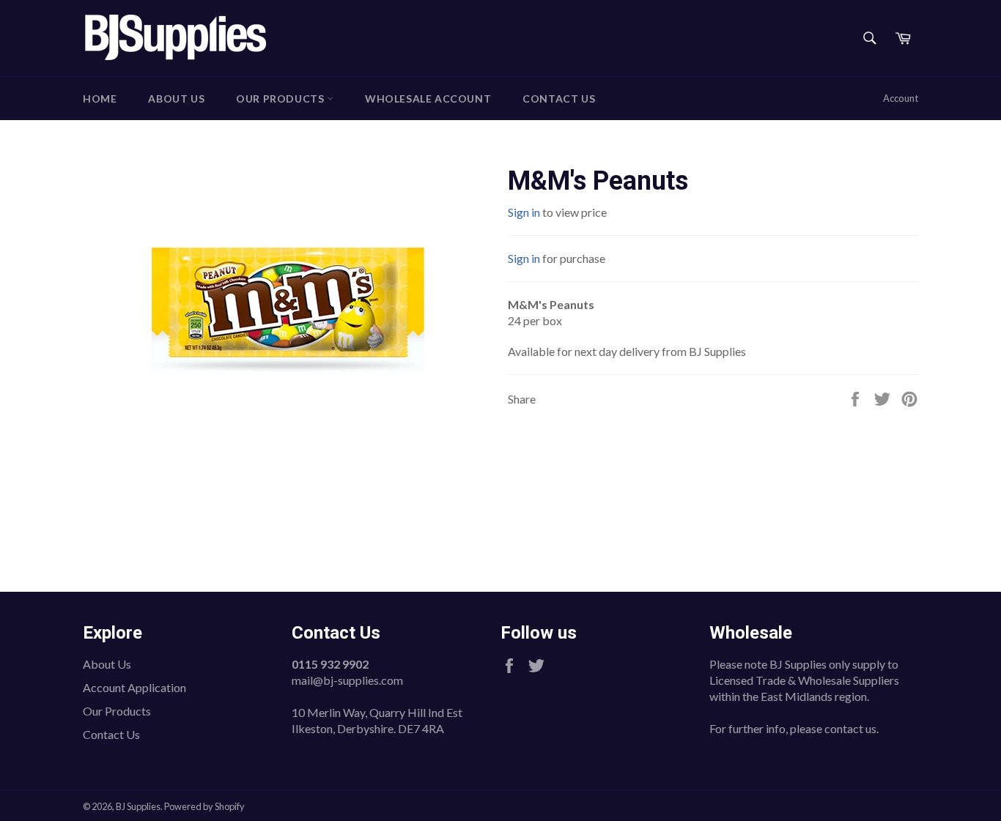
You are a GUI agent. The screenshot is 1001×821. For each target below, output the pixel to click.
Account (900, 98)
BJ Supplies (138, 806)
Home (100, 98)
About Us (176, 98)
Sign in (524, 212)
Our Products (281, 98)
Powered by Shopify (204, 806)
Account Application (134, 687)
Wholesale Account (428, 98)
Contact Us (558, 98)
